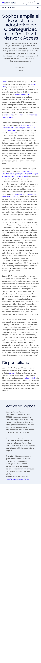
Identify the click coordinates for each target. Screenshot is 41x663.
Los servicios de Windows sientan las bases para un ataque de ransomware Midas (19, 127)
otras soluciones (22, 176)
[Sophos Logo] (9, 2)
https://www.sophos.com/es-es (17, 479)
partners (12, 373)
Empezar (30, 2)
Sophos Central (29, 378)
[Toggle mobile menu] (38, 3)
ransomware (8, 115)
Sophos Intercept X (22, 94)
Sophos (4, 82)
